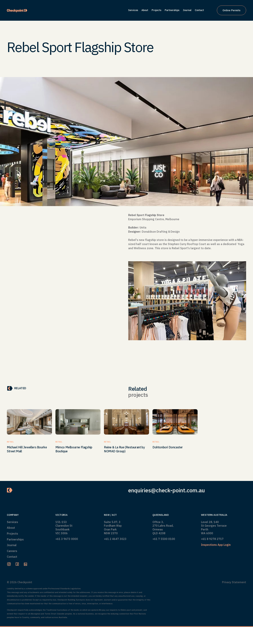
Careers (12, 551)
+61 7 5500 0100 (163, 539)
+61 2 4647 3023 (115, 539)
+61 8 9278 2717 (212, 539)
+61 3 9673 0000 (66, 539)
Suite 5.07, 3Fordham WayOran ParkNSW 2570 (113, 527)
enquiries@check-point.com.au (166, 490)
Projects (12, 533)
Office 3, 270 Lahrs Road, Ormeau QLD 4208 (162, 527)
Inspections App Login (216, 544)
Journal (12, 545)
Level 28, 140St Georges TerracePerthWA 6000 (214, 527)
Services (12, 522)
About (11, 527)
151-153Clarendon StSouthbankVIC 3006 (63, 527)
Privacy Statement (234, 582)
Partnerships (15, 539)
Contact (12, 556)
